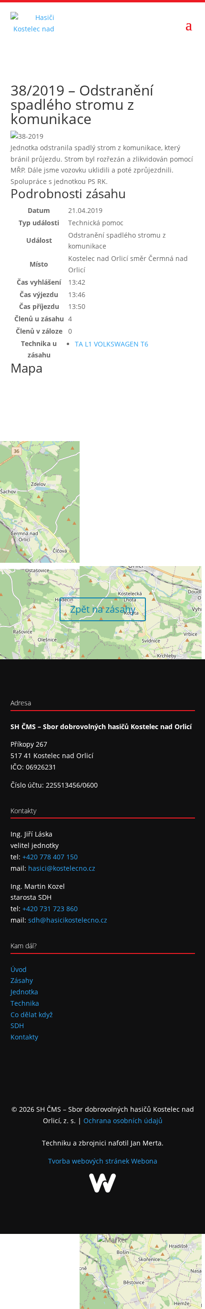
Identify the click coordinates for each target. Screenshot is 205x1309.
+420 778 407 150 (50, 856)
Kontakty (24, 1036)
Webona (144, 1160)
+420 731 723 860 (50, 908)
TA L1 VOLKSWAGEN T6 (111, 343)
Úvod (18, 969)
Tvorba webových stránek (89, 1160)
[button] (112, 1240)
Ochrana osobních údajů (123, 1120)
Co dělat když (31, 1014)
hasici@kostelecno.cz (61, 868)
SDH (17, 1025)
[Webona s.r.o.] (102, 1189)
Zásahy (21, 980)
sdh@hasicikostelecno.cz (67, 919)
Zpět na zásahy (102, 609)
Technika (24, 1003)
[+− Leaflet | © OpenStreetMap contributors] (102, 474)
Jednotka (24, 991)
